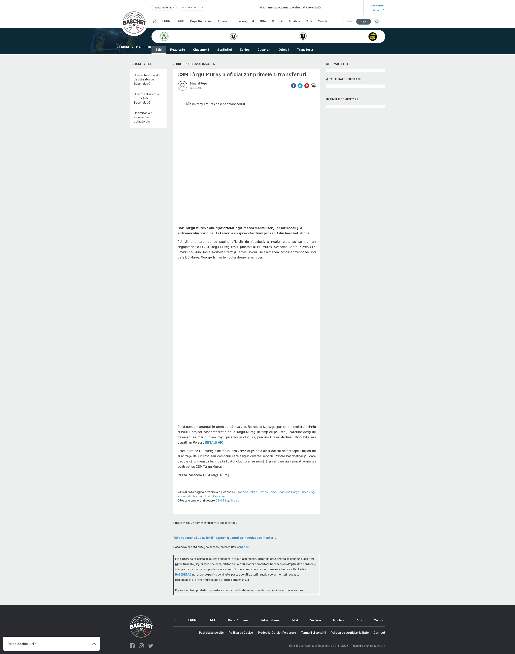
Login (364, 21)
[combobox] (164, 7)
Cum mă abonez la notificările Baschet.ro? (146, 98)
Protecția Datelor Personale (277, 632)
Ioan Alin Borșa (289, 492)
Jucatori (264, 49)
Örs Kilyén (220, 496)
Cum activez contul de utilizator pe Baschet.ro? (147, 79)
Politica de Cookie (241, 632)
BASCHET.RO (183, 574)
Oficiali (284, 49)
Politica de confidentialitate (350, 632)
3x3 (309, 21)
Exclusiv (347, 21)
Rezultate (177, 49)
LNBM (166, 21)
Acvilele (294, 21)
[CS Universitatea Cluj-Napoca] (303, 36)
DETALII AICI (215, 442)
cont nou (243, 547)
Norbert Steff (202, 496)
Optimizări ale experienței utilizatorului (143, 117)
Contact (379, 632)
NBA (263, 21)
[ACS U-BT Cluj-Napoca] (233, 36)
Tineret (223, 21)
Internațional (244, 21)
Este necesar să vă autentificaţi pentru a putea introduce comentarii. (224, 538)
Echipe (244, 49)
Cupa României (201, 21)
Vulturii (277, 21)
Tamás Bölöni (268, 492)
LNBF (180, 21)
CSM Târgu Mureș (227, 500)
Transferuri (305, 49)
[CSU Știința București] (372, 36)
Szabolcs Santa (246, 492)
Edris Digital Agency (301, 646)
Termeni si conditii (313, 632)
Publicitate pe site (211, 632)
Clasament (201, 49)
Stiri (159, 49)
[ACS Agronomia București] (164, 36)
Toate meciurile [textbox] (163, 7)
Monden (323, 21)
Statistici (224, 49)
